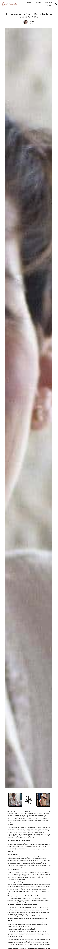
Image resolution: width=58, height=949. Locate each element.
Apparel (16, 11)
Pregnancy (38, 2)
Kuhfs (27, 812)
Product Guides (48, 2)
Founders (21, 11)
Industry (27, 11)
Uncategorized (40, 11)
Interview (32, 11)
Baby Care (29, 2)
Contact (49, 5)
